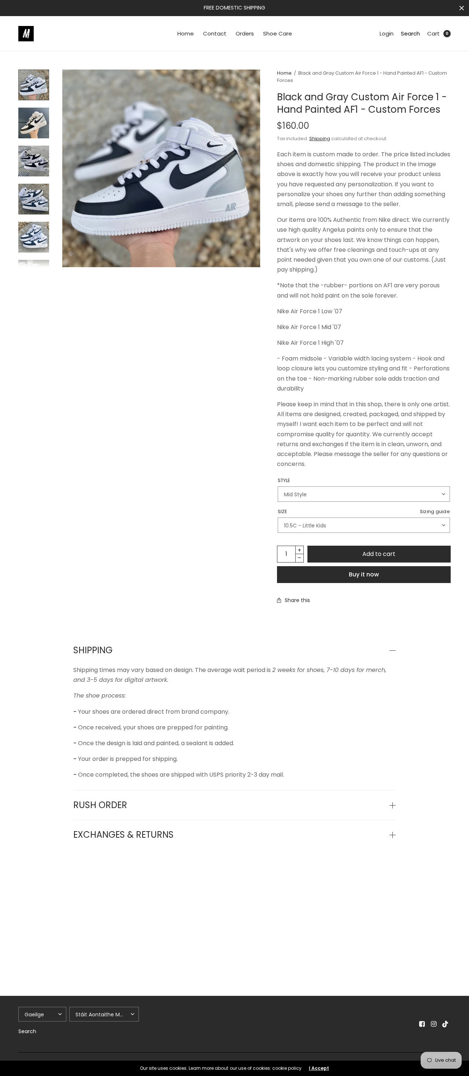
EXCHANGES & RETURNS (123, 834)
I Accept (319, 1068)
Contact (214, 33)
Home (185, 33)
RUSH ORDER (100, 805)
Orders (245, 33)
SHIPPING (92, 650)
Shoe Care (277, 33)
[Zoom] (161, 168)
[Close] (461, 8)
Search (410, 33)
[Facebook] (422, 1024)
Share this (297, 600)
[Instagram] (434, 1024)
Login (387, 33)
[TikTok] (445, 1024)
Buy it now (364, 574)
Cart (433, 33)
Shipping (319, 138)
